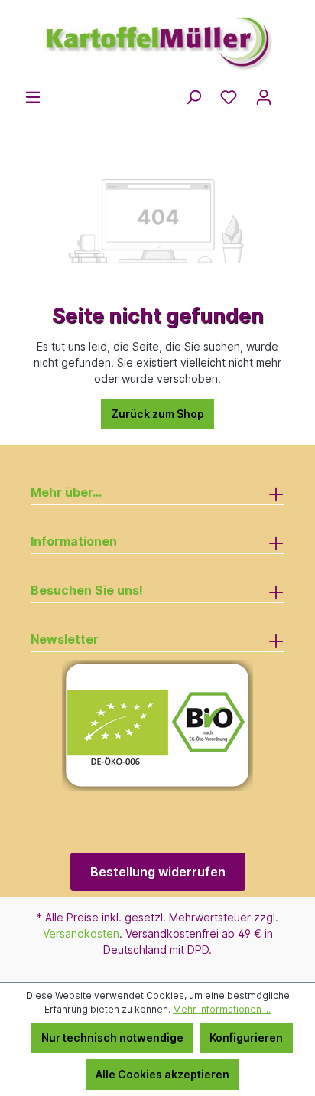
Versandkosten (81, 933)
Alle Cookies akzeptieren (162, 1074)
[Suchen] (193, 97)
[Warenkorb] (290, 92)
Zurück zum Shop (157, 413)
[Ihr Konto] (263, 97)
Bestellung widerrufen (158, 871)
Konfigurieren (246, 1037)
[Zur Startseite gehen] (157, 36)
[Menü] (32, 97)
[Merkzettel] (228, 97)
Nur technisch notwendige (112, 1037)
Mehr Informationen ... (222, 1009)
